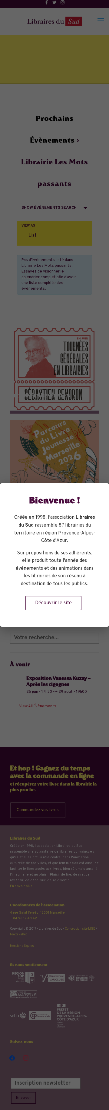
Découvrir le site (53, 603)
